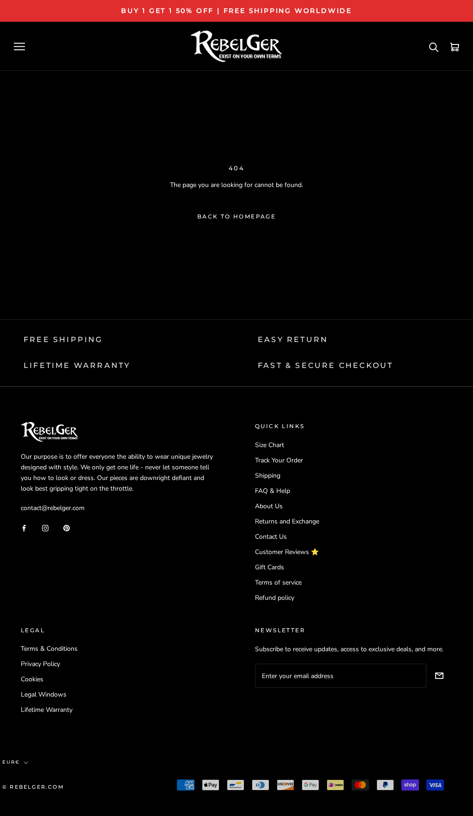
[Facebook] (24, 527)
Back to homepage (236, 216)
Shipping (267, 475)
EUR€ (11, 762)
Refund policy (274, 597)
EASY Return (293, 339)
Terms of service (278, 582)
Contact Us (271, 536)
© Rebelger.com (33, 787)
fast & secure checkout (325, 365)
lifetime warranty (77, 365)
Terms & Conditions (49, 648)
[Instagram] (45, 527)
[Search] (434, 46)
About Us (269, 506)
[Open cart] (454, 46)
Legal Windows (44, 694)
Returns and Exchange (287, 521)
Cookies (32, 679)
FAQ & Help (272, 490)
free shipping (63, 339)
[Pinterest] (66, 527)
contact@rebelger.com (53, 508)
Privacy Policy (40, 664)
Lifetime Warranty (47, 709)
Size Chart (269, 445)
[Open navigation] (19, 46)
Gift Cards (269, 567)
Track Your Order (279, 460)
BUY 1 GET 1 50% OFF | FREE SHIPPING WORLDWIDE (236, 10)
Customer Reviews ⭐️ (287, 552)
